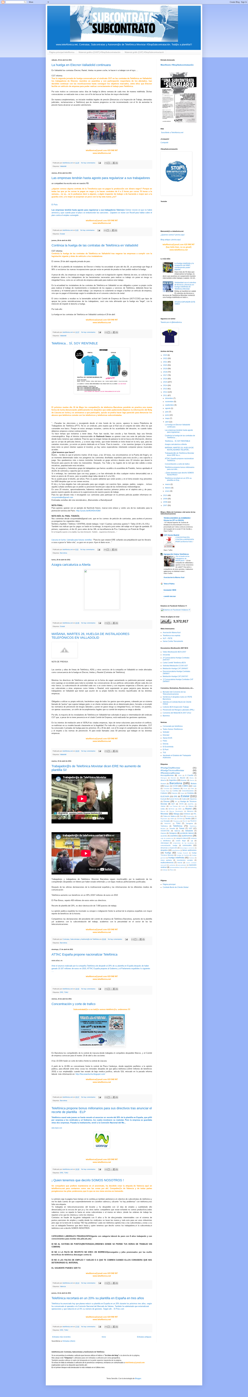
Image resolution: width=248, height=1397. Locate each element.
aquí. (179, 240)
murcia (179, 862)
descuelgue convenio (187, 848)
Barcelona (63, 553)
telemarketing (192, 867)
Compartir (164, 143)
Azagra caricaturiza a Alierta (71, 564)
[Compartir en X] (111, 163)
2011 (165, 395)
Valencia (63, 1286)
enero (167, 491)
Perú (181, 816)
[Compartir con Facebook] (114, 163)
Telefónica (177, 826)
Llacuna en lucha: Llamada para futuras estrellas (72, 540)
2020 (165, 365)
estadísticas (176, 850)
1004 (180, 775)
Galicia (184, 799)
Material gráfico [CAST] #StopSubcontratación (99, 52)
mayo (167, 418)
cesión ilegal (180, 840)
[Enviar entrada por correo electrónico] (99, 163)
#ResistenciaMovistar (170, 773)
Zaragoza (173, 833)
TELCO (185, 821)
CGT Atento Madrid (171, 535)
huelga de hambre (183, 855)
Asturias (184, 780)
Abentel (173, 778)
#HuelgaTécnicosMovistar (172, 770)
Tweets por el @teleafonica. (171, 322)
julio (167, 412)
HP (176, 801)
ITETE (181, 804)
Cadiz (194, 786)
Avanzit (163, 783)
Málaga (176, 814)
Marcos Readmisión (176, 811)
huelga (168, 853)
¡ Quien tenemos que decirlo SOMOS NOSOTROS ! (88, 1180)
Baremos (166, 716)
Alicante (182, 778)
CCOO (175, 786)
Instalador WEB (170, 590)
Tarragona (189, 823)
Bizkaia (193, 784)
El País (55, 205)
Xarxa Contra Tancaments (173, 641)
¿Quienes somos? (168, 235)
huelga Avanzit (182, 853)
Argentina (173, 780)
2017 (165, 375)
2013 (165, 389)
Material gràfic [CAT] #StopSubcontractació (144, 52)
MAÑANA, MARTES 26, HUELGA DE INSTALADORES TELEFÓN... (179, 449)
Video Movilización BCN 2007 (174, 652)
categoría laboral (182, 838)
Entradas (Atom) (69, 1341)
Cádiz (182, 793)
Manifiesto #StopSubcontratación (177, 65)
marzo (167, 484)
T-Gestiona (176, 821)
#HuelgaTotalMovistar (170, 768)
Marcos (163, 811)
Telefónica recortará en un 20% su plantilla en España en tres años (98, 1298)
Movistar (164, 814)
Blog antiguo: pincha (169, 240)
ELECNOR (165, 796)
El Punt (165, 750)
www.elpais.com (57, 1128)
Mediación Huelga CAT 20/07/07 (175, 676)
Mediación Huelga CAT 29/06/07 (175, 669)
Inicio (104, 1337)
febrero (168, 488)
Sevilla (188, 819)
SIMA (172, 818)
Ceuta (185, 788)
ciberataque (165, 843)
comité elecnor (170, 596)
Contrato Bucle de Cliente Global (175, 887)
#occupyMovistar (167, 775)
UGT (190, 828)
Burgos (166, 786)
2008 (165, 502)
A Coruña (189, 775)
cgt (192, 840)
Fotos (165, 741)
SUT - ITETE (167, 638)
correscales (187, 845)
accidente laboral (187, 833)
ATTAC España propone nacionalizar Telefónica (84, 954)
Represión (164, 818)
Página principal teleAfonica (61, 52)
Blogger (138, 1378)
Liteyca (190, 806)
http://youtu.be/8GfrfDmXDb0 (88, 511)
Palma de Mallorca (170, 816)
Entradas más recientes (61, 1337)
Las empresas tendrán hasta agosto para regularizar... (179, 431)
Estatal (62, 234)
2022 (165, 358)
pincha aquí (179, 235)
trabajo (165, 870)
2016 (165, 379)
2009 (165, 499)
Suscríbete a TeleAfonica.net (172, 133)
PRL (194, 814)
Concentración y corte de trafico (73, 1004)
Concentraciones (188, 791)
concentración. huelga (169, 845)
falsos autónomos (189, 850)
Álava (172, 870)
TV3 (164, 753)
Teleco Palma (169, 584)
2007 (165, 505)
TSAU (66, 992)
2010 (165, 495)
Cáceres (174, 793)
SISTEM (179, 818)
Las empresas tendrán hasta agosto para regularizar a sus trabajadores (101, 178)
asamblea (174, 836)
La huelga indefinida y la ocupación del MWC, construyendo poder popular (184, 266)
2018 (165, 372)
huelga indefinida (176, 857)
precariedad (182, 865)
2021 (165, 362)
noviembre (169, 402)
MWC (180, 809)
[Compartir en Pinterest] (116, 163)
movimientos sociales (185, 860)
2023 (165, 355)
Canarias (166, 788)
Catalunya (176, 788)
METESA (171, 809)
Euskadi (163, 799)
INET (173, 804)
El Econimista (168, 747)
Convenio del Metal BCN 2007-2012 (177, 713)
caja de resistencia (167, 838)
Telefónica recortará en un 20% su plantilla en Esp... (178, 479)
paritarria (172, 865)
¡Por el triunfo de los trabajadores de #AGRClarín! (182, 559)
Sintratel (166, 732)
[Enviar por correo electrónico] (105, 163)
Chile (192, 788)
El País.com (118, 1309)
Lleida (163, 809)
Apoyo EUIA (167, 738)
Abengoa (164, 778)
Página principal (169, 884)
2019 (165, 369)
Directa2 (166, 735)
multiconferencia (167, 863)
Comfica (175, 791)
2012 (165, 392)
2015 (165, 382)
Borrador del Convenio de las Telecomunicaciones (174, 693)
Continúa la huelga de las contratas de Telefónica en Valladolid (95, 245)
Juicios (163, 806)
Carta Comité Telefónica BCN (174, 663)
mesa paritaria (166, 860)
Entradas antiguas (144, 1337)
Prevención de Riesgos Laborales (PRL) (178, 710)
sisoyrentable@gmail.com (62, 497)
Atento (192, 780)
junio (167, 415)
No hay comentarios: (88, 163)
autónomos (187, 835)
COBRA (185, 786)
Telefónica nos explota (171, 636)
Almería (163, 780)
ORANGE (186, 814)
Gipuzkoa (193, 799)
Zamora (163, 833)
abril (167, 422)
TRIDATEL (167, 823)
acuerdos (164, 836)
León (183, 806)
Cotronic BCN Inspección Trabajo (176, 707)
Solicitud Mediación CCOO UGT (175, 666)
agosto (168, 408)
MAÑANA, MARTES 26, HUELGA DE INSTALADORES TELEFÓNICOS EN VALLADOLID (90, 635)
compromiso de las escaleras (183, 843)
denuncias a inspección (169, 848)
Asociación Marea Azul (172, 633)
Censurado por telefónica (173, 726)
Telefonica (164, 826)
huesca (191, 858)
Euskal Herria (174, 799)
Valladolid (63, 166)
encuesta (166, 655)
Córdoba (190, 793)
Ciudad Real (165, 791)
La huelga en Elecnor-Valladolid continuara (81, 65)
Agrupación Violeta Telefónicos (176, 554)
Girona (166, 801)
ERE (61, 992)
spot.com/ (90, 1074)
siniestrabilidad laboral (177, 867)
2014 (165, 385)
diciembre (169, 398)
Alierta (191, 778)
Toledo (181, 828)
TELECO (193, 821)
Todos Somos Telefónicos (173, 729)
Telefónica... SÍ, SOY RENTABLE (75, 343)
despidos (164, 850)
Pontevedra (190, 816)
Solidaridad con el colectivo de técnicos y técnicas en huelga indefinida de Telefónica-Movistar (185, 286)
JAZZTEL (191, 804)
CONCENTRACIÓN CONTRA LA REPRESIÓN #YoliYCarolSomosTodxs (185, 539)
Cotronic (164, 793)
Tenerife (172, 828)
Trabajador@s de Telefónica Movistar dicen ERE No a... (179, 454)
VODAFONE (165, 831)
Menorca (190, 811)
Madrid (188, 809)
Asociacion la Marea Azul (174, 577)
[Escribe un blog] (108, 163)
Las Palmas (173, 806)
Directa (165, 744)
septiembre (169, 405)
